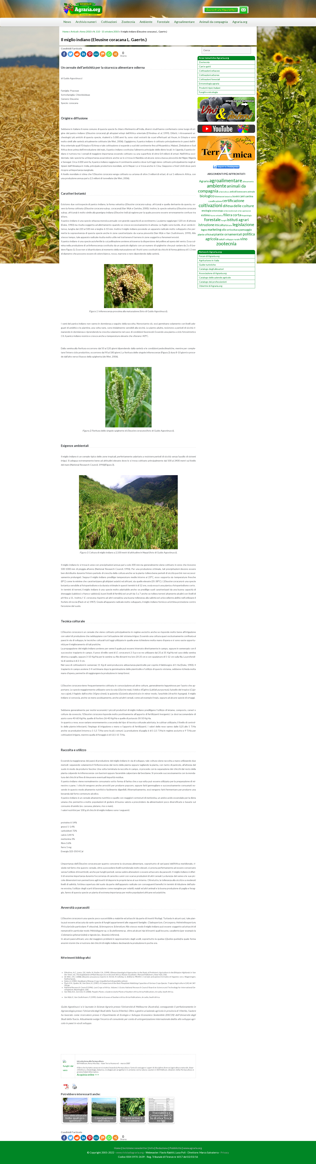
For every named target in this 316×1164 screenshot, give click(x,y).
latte (230, 225)
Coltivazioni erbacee (209, 70)
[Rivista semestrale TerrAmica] (226, 159)
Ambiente (146, 22)
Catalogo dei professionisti (213, 281)
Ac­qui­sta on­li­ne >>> (88, 1074)
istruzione (206, 225)
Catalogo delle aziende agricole (215, 277)
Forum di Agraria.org (209, 256)
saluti (222, 239)
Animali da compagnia (213, 22)
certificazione (233, 200)
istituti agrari (238, 219)
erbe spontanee (244, 211)
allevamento (248, 181)
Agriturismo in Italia (209, 260)
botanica (228, 196)
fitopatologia (246, 215)
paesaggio (245, 229)
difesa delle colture (238, 205)
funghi (224, 220)
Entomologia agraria (209, 83)
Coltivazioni (109, 22)
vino (243, 238)
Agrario (204, 181)
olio (224, 229)
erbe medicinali (230, 211)
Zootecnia (128, 22)
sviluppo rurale (232, 239)
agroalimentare (225, 180)
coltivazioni (210, 205)
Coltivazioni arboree (209, 75)
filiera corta (232, 215)
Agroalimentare (184, 22)
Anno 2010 (85, 31)
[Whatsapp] (109, 54)
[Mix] (102, 54)
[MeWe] (96, 54)
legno (204, 229)
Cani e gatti (205, 66)
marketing (214, 229)
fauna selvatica (216, 215)
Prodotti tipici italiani (209, 87)
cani (242, 196)
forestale (212, 219)
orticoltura (233, 229)
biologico (207, 196)
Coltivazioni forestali (209, 79)
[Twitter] (70, 54)
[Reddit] (77, 54)
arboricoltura (224, 192)
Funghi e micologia (208, 92)
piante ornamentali (228, 234)
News (67, 22)
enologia (206, 210)
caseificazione (215, 201)
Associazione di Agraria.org (213, 273)
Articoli (74, 31)
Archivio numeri (86, 22)
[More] (115, 54)
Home (66, 31)
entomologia (217, 210)
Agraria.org (239, 22)
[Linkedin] (83, 54)
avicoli (233, 191)
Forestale (163, 22)
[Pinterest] (90, 54)
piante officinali (206, 234)
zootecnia (226, 243)
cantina (249, 196)
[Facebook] (64, 54)
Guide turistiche (207, 264)
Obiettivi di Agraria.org (210, 285)
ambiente (216, 186)
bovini (236, 196)
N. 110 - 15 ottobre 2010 (106, 31)
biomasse (219, 196)
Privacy (225, 1152)
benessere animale (246, 191)
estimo (205, 215)
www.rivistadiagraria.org (130, 1152)
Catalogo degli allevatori (211, 269)
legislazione (243, 224)
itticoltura (221, 225)
